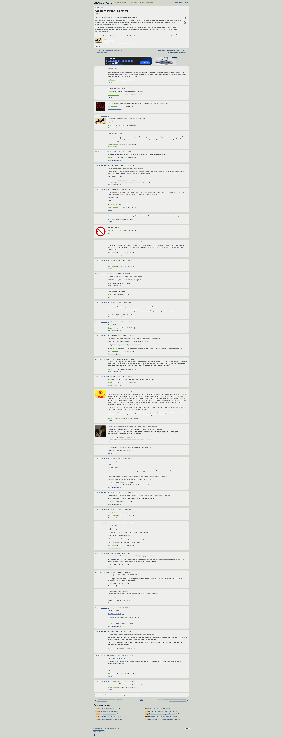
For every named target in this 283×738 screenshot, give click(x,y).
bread (109, 283)
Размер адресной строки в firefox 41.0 (161, 711)
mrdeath (110, 158)
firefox (99, 14)
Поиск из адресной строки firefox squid (161, 716)
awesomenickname (113, 95)
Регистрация (179, 2)
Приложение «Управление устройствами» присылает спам (109, 51)
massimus (111, 437)
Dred (109, 106)
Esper (109, 564)
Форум (135, 2)
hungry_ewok (111, 219)
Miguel (110, 252)
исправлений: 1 (147, 439)
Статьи (130, 2)
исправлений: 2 (145, 182)
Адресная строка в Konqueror (110, 719)
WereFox (110, 314)
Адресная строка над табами (112, 10)
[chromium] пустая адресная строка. (112, 716)
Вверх (187, 728)
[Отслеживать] (185, 22)
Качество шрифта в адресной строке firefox (162, 719)
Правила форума (104, 728)
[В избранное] (185, 17)
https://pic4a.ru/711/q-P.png (116, 614)
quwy (105, 39)
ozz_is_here (111, 80)
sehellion (110, 231)
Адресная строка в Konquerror (158, 708)
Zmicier (110, 180)
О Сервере (96, 728)
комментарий (105, 116)
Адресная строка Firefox (108, 708)
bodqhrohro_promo (113, 418)
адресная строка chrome (108, 714)
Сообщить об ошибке (98, 730)
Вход (186, 2)
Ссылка (97, 46)
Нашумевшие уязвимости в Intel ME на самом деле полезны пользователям (172, 51)
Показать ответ (112, 127)
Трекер (147, 2)
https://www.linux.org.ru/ (99, 731)
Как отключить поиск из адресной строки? (162, 714)
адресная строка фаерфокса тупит (111, 711)
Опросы (141, 2)
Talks (102, 7)
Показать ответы (112, 109)
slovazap (110, 144)
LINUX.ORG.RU (103, 2)
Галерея (124, 2)
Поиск (152, 2)
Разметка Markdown (115, 728)
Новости (118, 2)
